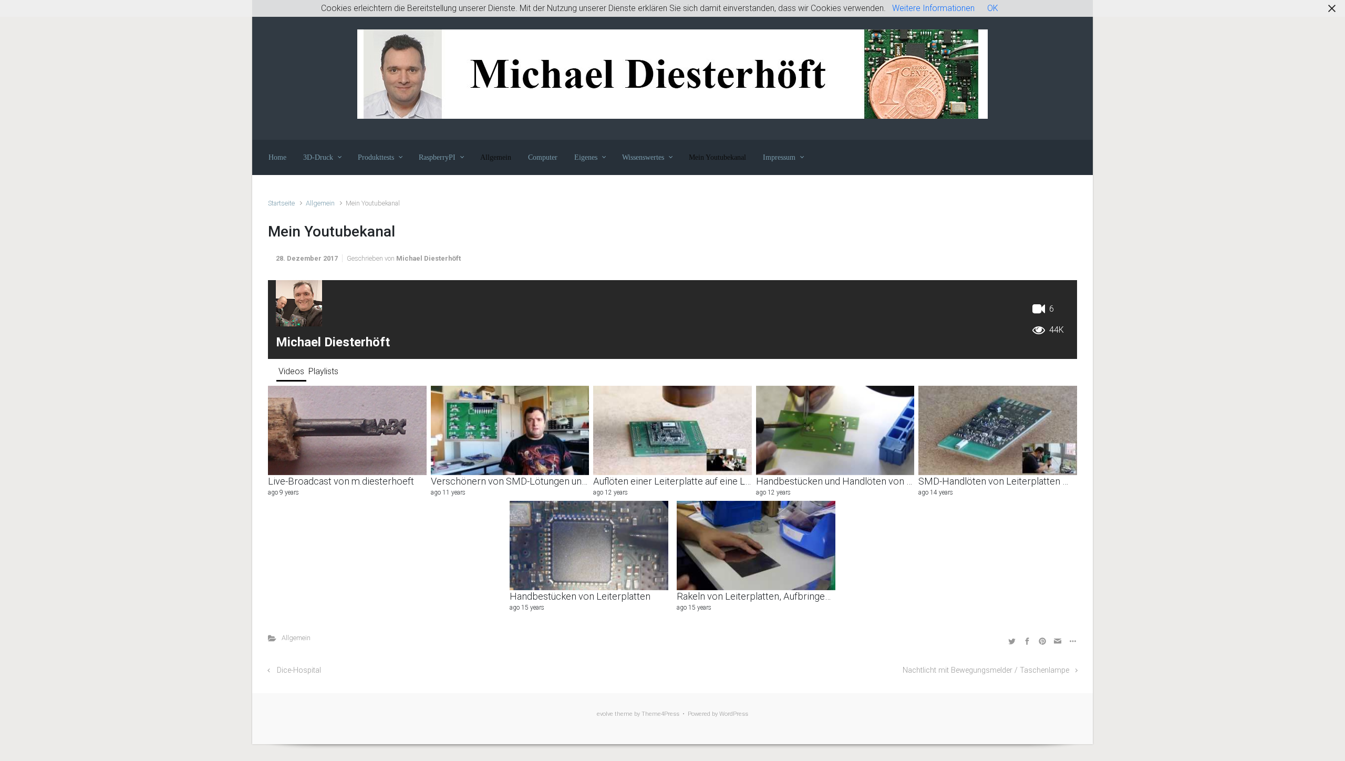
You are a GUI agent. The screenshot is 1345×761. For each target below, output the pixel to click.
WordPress (733, 714)
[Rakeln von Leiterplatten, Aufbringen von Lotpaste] (756, 545)
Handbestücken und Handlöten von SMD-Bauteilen (862, 481)
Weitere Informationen (933, 8)
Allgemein (320, 203)
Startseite (281, 203)
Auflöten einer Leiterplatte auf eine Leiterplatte (691, 481)
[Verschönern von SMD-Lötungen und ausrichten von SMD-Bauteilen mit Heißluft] (510, 430)
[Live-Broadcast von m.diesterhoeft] (347, 430)
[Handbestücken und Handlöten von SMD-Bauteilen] (835, 430)
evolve (605, 714)
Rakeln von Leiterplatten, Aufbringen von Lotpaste (782, 596)
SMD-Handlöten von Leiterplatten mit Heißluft (1014, 481)
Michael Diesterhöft (428, 258)
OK (992, 8)
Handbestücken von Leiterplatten (580, 596)
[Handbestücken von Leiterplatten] (589, 545)
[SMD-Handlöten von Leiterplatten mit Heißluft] (997, 430)
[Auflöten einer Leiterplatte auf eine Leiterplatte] (672, 430)
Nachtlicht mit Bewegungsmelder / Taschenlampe (986, 670)
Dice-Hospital (299, 670)
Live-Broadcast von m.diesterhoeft (341, 481)
